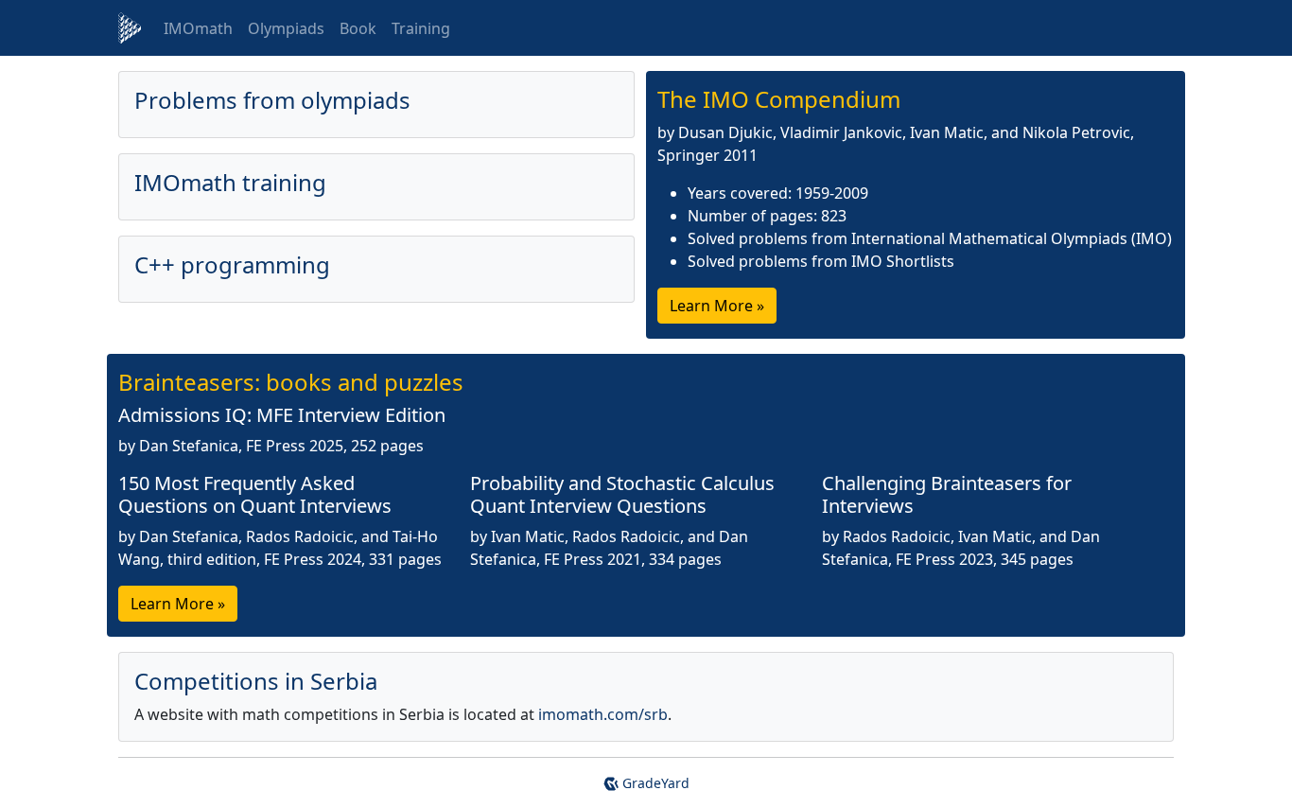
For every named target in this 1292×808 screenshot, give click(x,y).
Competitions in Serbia (255, 680)
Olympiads (286, 28)
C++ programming (232, 264)
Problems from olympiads (272, 99)
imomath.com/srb (603, 714)
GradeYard (654, 783)
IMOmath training (230, 182)
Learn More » (717, 305)
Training (421, 28)
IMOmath (198, 28)
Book (358, 28)
